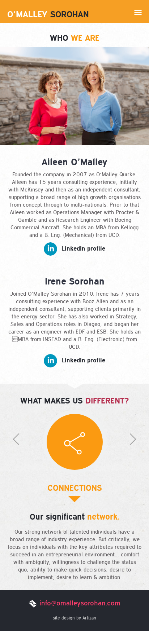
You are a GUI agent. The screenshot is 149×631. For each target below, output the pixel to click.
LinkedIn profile (83, 248)
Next (105, 444)
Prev (43, 444)
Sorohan (48, 14)
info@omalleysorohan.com (79, 603)
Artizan (89, 618)
